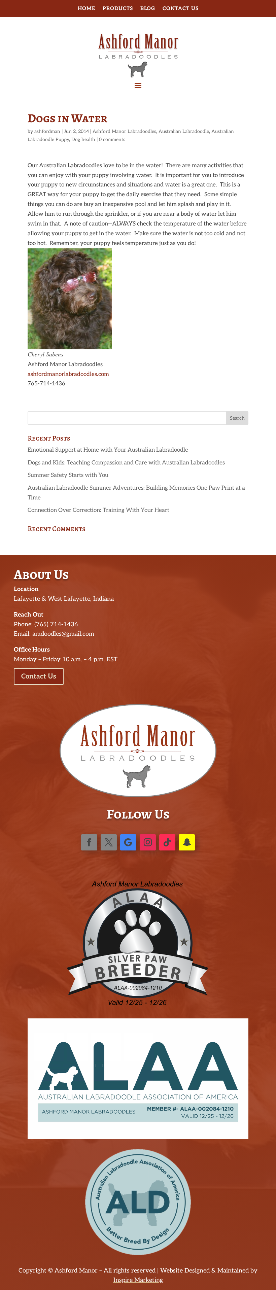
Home (86, 8)
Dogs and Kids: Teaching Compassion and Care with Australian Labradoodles (126, 462)
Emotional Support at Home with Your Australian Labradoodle (108, 450)
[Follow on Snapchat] (187, 842)
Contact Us (181, 8)
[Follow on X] (109, 842)
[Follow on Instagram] (148, 842)
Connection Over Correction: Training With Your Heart (98, 510)
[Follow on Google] (128, 842)
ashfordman (47, 131)
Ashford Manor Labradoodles (124, 131)
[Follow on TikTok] (167, 842)
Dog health (83, 139)
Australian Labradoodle (184, 131)
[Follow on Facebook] (89, 842)
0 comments (112, 139)
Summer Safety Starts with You (68, 475)
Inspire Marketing (138, 1280)
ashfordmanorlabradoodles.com (68, 374)
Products (118, 8)
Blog (147, 8)
